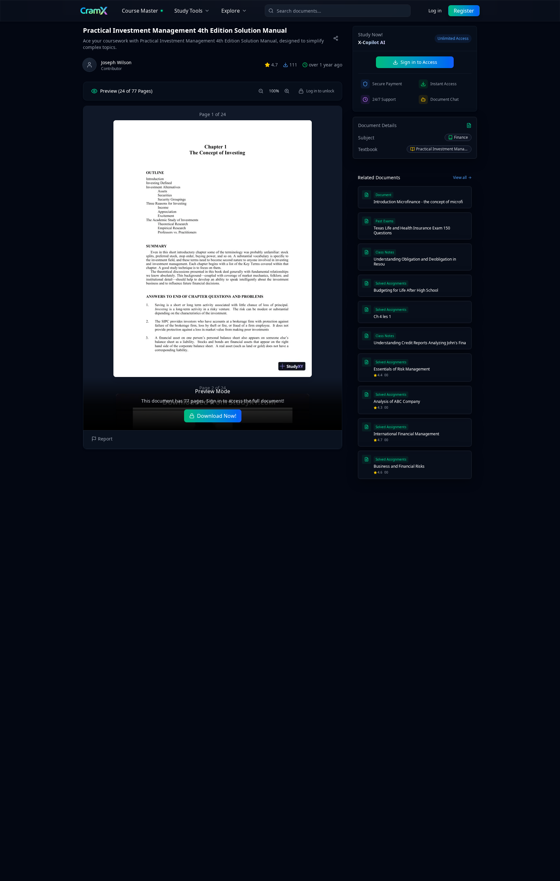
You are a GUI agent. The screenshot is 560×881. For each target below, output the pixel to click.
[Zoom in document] (287, 91)
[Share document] (335, 38)
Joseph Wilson (116, 62)
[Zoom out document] (261, 91)
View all (460, 177)
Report (105, 439)
